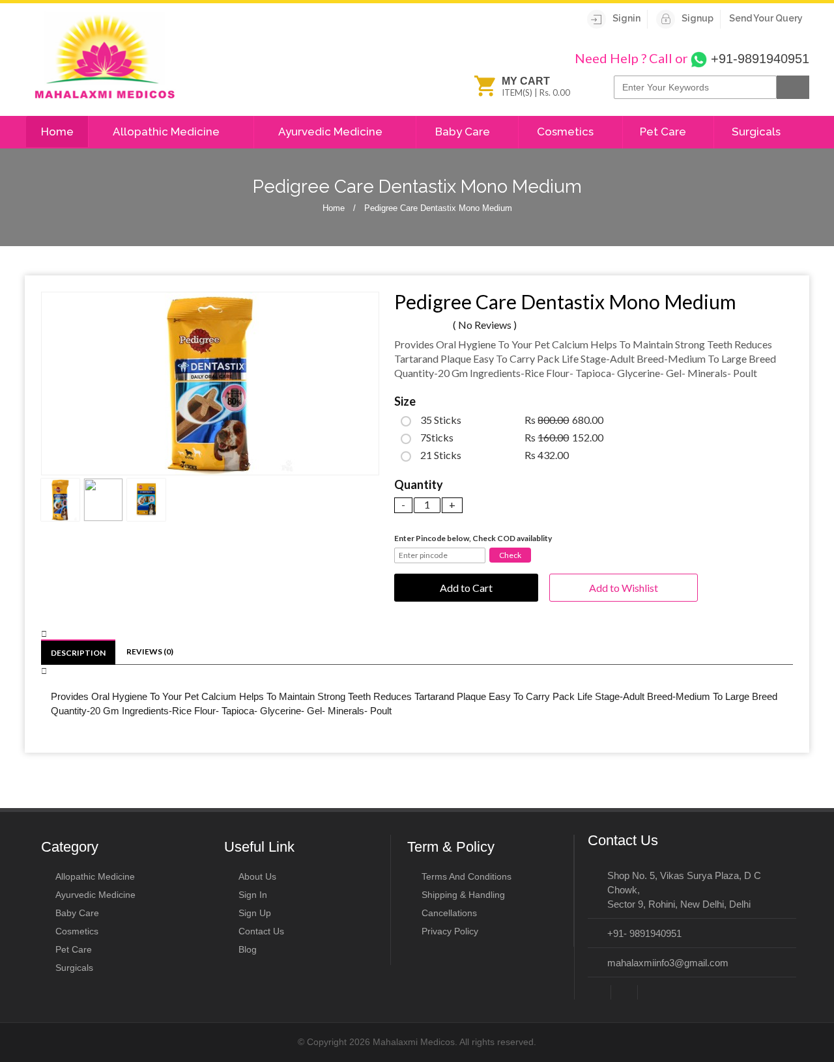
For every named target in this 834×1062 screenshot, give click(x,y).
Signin (626, 18)
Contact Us (261, 931)
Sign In (252, 894)
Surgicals (757, 131)
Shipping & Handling (463, 894)
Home (57, 131)
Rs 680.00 (511, 420)
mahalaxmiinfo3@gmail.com (667, 962)
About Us (257, 876)
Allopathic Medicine (167, 131)
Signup (697, 18)
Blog (247, 949)
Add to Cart (466, 587)
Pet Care (664, 131)
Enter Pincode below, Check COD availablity (473, 538)
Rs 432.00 (494, 455)
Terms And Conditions (466, 876)
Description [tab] (78, 653)
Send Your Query (766, 18)
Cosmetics (566, 131)
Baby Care (464, 131)
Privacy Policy (450, 931)
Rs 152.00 (511, 437)
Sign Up (254, 913)
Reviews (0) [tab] (149, 651)
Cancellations (449, 913)
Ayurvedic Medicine (331, 131)
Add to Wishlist (623, 587)
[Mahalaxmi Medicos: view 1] (210, 383)
